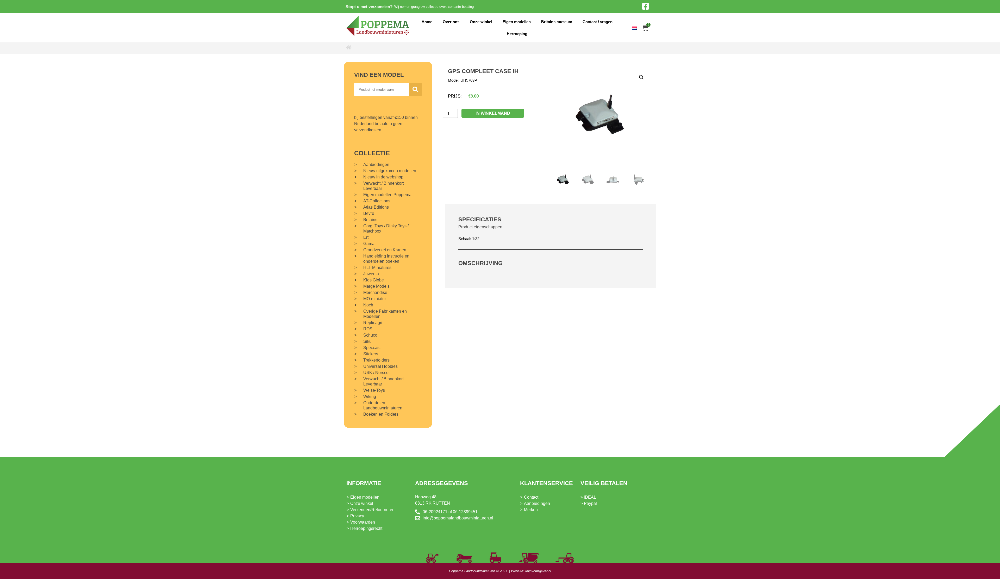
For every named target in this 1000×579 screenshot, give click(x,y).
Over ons (451, 22)
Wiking (369, 396)
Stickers (370, 354)
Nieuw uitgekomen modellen (389, 171)
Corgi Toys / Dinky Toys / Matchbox (386, 228)
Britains (370, 219)
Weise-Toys (374, 390)
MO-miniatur (374, 299)
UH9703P (468, 80)
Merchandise (375, 292)
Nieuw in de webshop (383, 177)
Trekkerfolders (376, 360)
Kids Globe (373, 280)
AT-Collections (376, 201)
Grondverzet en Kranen (384, 250)
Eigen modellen (517, 22)
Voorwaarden (362, 522)
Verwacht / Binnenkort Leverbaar (383, 186)
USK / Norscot (376, 372)
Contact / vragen (597, 22)
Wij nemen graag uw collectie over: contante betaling (434, 7)
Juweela (371, 274)
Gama (368, 243)
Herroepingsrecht (366, 528)
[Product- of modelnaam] (415, 89)
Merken (531, 509)
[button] (641, 77)
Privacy (357, 516)
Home (427, 22)
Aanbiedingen (376, 164)
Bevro (368, 213)
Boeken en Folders (380, 414)
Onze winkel (481, 22)
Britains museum (556, 22)
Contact (531, 497)
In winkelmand (493, 113)
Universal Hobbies (380, 366)
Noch (368, 305)
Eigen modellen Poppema (387, 194)
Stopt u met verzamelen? (369, 6)
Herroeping (517, 33)
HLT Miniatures (377, 267)
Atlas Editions (376, 207)
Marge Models (376, 286)
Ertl (366, 237)
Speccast (371, 347)
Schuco (370, 335)
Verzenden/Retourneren (372, 509)
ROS (367, 329)
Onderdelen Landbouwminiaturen (382, 405)
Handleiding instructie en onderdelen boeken (386, 258)
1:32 (475, 238)
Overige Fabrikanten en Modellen (385, 314)
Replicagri (372, 322)
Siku (367, 341)
